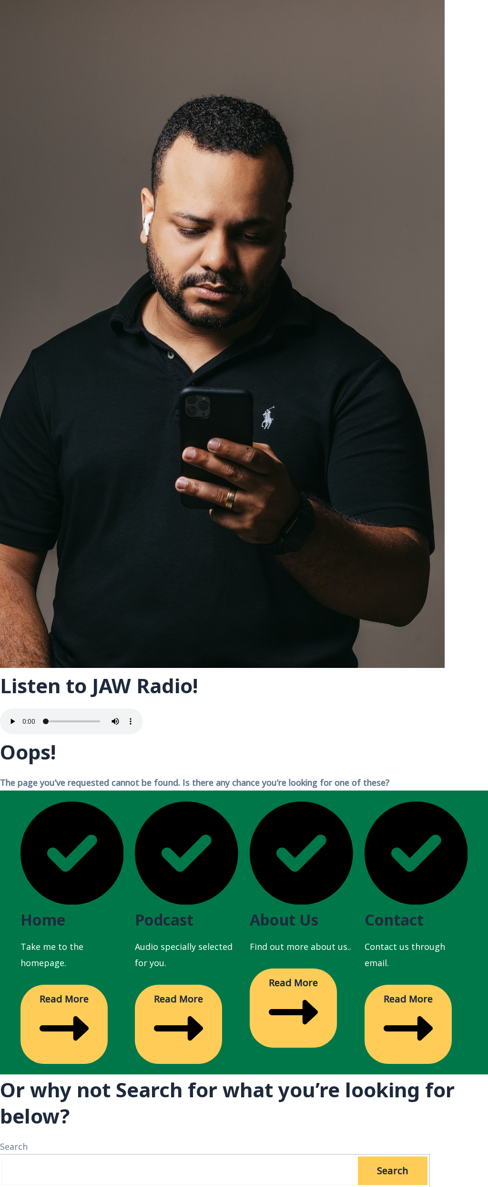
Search (14, 1146)
